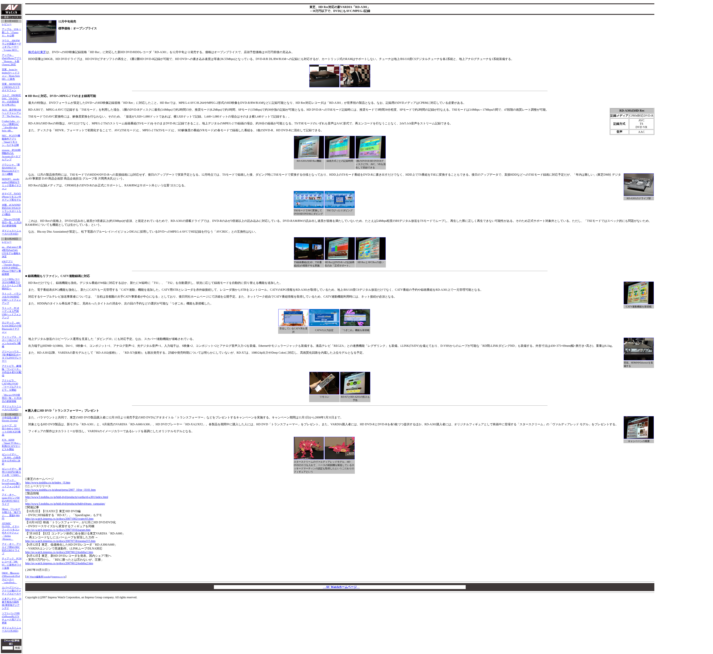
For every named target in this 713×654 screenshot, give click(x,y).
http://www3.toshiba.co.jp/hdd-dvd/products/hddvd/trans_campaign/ (65, 503)
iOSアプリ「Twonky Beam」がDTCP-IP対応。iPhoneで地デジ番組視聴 (11, 267)
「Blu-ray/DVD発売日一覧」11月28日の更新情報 (12, 398)
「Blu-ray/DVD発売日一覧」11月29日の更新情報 (12, 222)
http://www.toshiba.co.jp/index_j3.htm (47, 482)
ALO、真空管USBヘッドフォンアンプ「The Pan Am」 (11, 113)
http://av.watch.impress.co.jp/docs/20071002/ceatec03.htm (59, 518)
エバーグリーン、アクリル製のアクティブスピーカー (11, 590)
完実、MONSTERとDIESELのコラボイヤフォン (11, 87)
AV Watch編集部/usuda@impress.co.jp (45, 576)
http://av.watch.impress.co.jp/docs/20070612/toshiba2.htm (59, 563)
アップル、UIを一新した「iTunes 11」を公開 (11, 32)
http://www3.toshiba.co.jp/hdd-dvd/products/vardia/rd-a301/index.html (66, 497)
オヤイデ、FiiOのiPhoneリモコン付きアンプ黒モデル (11, 196)
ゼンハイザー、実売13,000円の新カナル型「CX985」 (11, 472)
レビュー (7, 24)
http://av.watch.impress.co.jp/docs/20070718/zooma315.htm (60, 541)
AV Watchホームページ (341, 586)
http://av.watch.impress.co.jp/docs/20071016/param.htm (57, 529)
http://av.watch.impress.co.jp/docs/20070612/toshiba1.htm (59, 552)
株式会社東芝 (37, 52)
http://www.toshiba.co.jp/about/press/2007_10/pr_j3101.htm (60, 489)
